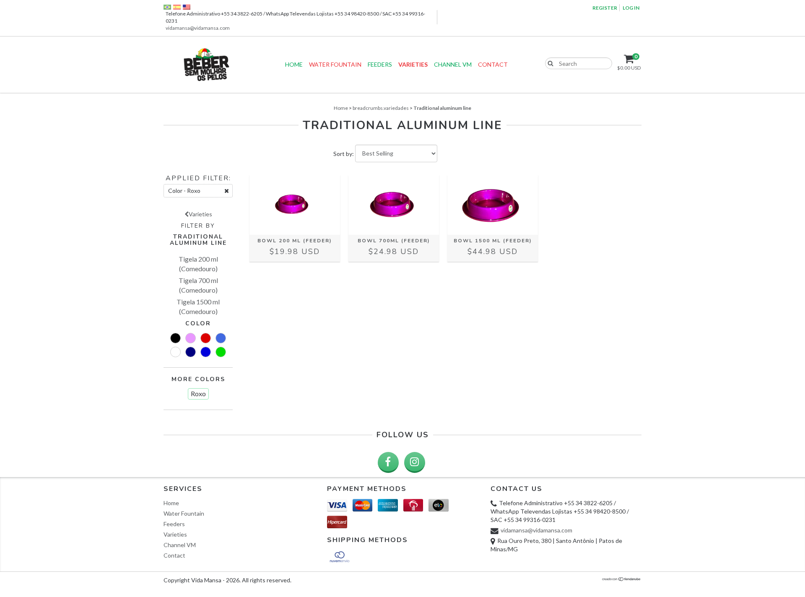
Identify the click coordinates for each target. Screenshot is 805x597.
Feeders (380, 64)
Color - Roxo (184, 190)
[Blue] (205, 352)
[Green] (221, 352)
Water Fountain (335, 64)
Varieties (413, 64)
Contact (493, 64)
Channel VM (453, 64)
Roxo (198, 393)
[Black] (175, 338)
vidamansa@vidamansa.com (198, 28)
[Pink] (190, 338)
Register (604, 8)
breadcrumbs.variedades (381, 108)
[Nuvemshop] (621, 579)
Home (294, 64)
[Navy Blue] (190, 352)
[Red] (205, 338)
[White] (175, 352)
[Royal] (221, 338)
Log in (631, 8)
